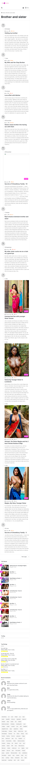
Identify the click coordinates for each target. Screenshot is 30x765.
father (15, 731)
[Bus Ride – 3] (5, 605)
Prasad (23, 750)
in (24, 738)
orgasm (3, 750)
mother (8, 748)
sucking (7, 757)
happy (23, 736)
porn (13, 750)
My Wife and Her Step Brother (15, 62)
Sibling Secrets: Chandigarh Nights (18, 565)
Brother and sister (5, 724)
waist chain (4, 760)
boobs (12, 721)
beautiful (7, 719)
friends (22, 733)
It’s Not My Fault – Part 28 (7, 653)
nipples (22, 748)
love (20, 743)
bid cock (13, 719)
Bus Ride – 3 (12, 603)
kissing (8, 743)
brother (19, 721)
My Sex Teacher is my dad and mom (10, 664)
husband (20, 738)
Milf (12, 745)
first (25, 731)
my (19, 748)
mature (8, 745)
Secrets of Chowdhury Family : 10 (16, 184)
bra (15, 721)
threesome (17, 757)
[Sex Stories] (5, 3)
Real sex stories (14, 752)
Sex (19, 752)
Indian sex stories (21, 740)
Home (3, 12)
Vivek (8, 681)
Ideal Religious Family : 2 (15, 578)
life (12, 743)
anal (12, 716)
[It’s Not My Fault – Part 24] (5, 611)
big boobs (19, 719)
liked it (16, 743)
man (24, 743)
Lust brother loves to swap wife (9, 658)
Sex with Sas (4, 648)
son (26, 755)
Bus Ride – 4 (12, 616)
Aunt (23, 716)
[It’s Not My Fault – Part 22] (5, 599)
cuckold (12, 726)
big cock (24, 719)
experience (16, 728)
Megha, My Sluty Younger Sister (15, 503)
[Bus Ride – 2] (5, 586)
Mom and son (21, 745)
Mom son (3, 748)
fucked (3, 736)
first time (10, 733)
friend (18, 733)
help (12, 738)
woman (22, 760)
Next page (24, 556)
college (3, 726)
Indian (14, 740)
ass (20, 716)
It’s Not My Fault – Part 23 (16, 590)
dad (20, 726)
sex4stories (24, 752)
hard (3, 738)
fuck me (13, 736)
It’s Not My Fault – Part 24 (16, 609)
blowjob (3, 721)
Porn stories (18, 750)
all (8, 716)
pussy (3, 752)
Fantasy (10, 731)
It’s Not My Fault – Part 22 (16, 597)
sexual (9, 755)
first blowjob (4, 733)
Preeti (8, 707)
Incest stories (8, 740)
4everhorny (4, 716)
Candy (8, 694)
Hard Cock (8, 738)
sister (22, 755)
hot (16, 738)
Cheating (12, 724)
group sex (18, 736)
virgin (25, 757)
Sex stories (4, 755)
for (14, 733)
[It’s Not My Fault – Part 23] (5, 592)
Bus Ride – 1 (12, 572)
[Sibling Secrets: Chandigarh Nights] (5, 567)
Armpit (16, 716)
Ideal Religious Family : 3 (15, 622)
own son (8, 750)
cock (24, 724)
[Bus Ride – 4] (5, 618)
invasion (3, 743)
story (3, 757)
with (18, 760)
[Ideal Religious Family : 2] (5, 580)
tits (21, 757)
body (8, 721)
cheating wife (18, 724)
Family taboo (4, 731)
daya (11, 728)
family (21, 728)
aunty (3, 719)
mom (16, 745)
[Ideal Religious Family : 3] (5, 624)
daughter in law (5, 728)
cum (17, 726)
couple (8, 726)
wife (15, 760)
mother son (14, 748)
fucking (8, 736)
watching (10, 760)
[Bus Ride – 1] (5, 573)
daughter (25, 726)
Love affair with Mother (12, 95)
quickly (7, 752)
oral (27, 748)
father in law (20, 731)
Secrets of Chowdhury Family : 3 (16, 532)
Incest (3, 740)
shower (17, 755)
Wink (8, 688)
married (3, 745)
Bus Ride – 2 (12, 584)
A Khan (8, 700)
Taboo (12, 757)
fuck (26, 733)
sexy (13, 755)
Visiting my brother (11, 33)
